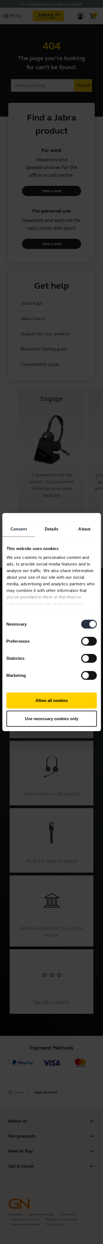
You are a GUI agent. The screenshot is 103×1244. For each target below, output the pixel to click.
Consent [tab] (18, 529)
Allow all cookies (51, 700)
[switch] (89, 641)
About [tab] (84, 529)
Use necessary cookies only (51, 718)
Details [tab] (51, 529)
